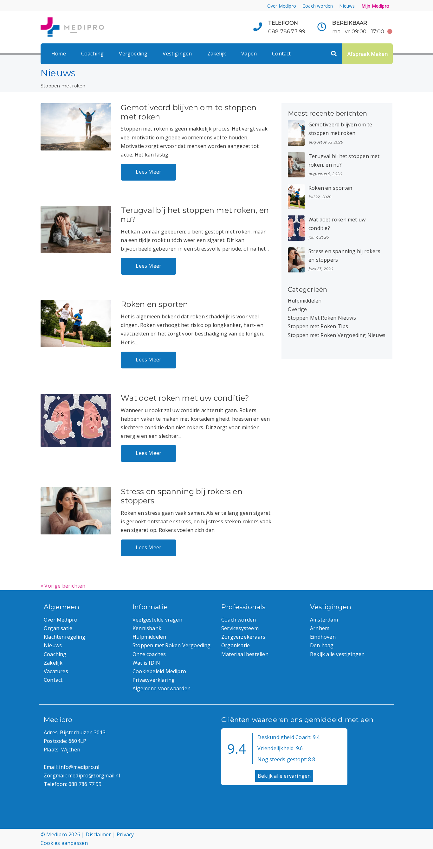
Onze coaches (149, 654)
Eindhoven (323, 636)
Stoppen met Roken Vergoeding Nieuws (336, 335)
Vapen (249, 53)
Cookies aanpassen (64, 842)
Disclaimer (98, 834)
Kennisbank (146, 628)
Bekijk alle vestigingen (337, 654)
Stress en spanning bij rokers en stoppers (181, 496)
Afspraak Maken (367, 53)
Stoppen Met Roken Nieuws (322, 317)
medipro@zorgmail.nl (94, 775)
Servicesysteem (240, 628)
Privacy (125, 834)
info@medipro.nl (79, 766)
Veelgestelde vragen (157, 619)
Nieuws (347, 6)
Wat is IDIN (146, 662)
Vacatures (56, 671)
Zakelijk (216, 53)
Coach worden (317, 6)
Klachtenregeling (64, 636)
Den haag (322, 645)
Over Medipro (281, 6)
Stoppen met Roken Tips (318, 326)
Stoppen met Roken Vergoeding (171, 645)
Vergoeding (133, 53)
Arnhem (319, 628)
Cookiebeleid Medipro (159, 671)
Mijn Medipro (375, 6)
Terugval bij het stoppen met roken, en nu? (195, 215)
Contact (281, 53)
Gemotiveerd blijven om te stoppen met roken (188, 112)
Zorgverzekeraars (243, 636)
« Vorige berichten (63, 585)
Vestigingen (177, 53)
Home (58, 53)
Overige (297, 309)
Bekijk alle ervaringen (284, 775)
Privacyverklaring (153, 679)
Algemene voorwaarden (161, 688)
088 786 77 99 (287, 32)
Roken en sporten (154, 304)
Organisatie (58, 628)
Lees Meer (148, 171)
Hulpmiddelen (304, 300)
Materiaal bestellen (244, 654)
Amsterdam (324, 619)
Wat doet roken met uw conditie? (185, 398)
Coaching (92, 53)
